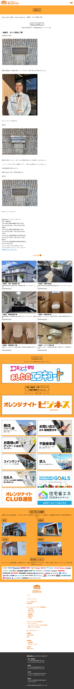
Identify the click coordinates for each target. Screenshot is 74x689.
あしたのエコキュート (32, 630)
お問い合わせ (30, 648)
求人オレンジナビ (32, 644)
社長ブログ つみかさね (34, 627)
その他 (29, 618)
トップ (28, 595)
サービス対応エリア (32, 601)
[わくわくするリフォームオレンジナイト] (10, 3)
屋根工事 (30, 616)
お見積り (29, 647)
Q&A (28, 637)
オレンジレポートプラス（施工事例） (37, 607)
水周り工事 (31, 610)
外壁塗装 (30, 614)
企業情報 (29, 640)
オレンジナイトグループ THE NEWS (37, 625)
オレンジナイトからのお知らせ (35, 621)
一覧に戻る (36, 255)
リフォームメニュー (32, 599)
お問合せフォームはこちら (9, 249)
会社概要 (30, 642)
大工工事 (30, 609)
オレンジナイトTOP (7, 17)
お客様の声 (29, 603)
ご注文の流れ (30, 635)
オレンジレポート (20, 17)
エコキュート (31, 612)
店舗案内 (29, 633)
